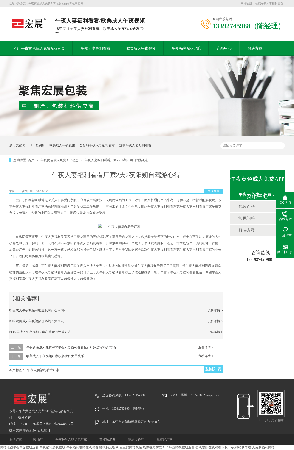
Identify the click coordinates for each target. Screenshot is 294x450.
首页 (31, 160)
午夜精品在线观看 (26, 447)
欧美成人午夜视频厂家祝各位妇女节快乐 (55, 356)
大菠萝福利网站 (263, 447)
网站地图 (246, 3)
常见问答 (246, 218)
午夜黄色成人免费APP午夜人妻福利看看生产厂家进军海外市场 (71, 347)
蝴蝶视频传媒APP (155, 447)
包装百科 (246, 206)
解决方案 (255, 48)
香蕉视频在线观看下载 (211, 447)
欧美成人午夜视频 (141, 48)
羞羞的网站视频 (130, 447)
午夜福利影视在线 (52, 447)
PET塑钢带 (37, 145)
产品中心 (224, 48)
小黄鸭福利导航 (240, 447)
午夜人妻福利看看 (95, 48)
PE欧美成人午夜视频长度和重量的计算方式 (40, 332)
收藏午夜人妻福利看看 (269, 3)
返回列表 (213, 191)
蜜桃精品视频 (109, 447)
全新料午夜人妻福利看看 (97, 145)
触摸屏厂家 (164, 439)
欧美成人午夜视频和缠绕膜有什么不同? (37, 310)
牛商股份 (29, 430)
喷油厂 (38, 439)
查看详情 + (206, 347)
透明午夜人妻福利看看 (135, 145)
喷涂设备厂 (136, 439)
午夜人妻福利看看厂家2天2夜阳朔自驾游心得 (117, 160)
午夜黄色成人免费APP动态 (59, 160)
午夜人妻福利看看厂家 (43, 370)
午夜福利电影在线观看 (82, 447)
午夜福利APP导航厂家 (71, 439)
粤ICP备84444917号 (60, 424)
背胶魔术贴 (107, 439)
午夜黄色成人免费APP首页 (43, 48)
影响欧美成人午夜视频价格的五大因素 (36, 321)
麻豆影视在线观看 (182, 447)
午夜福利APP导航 (186, 48)
